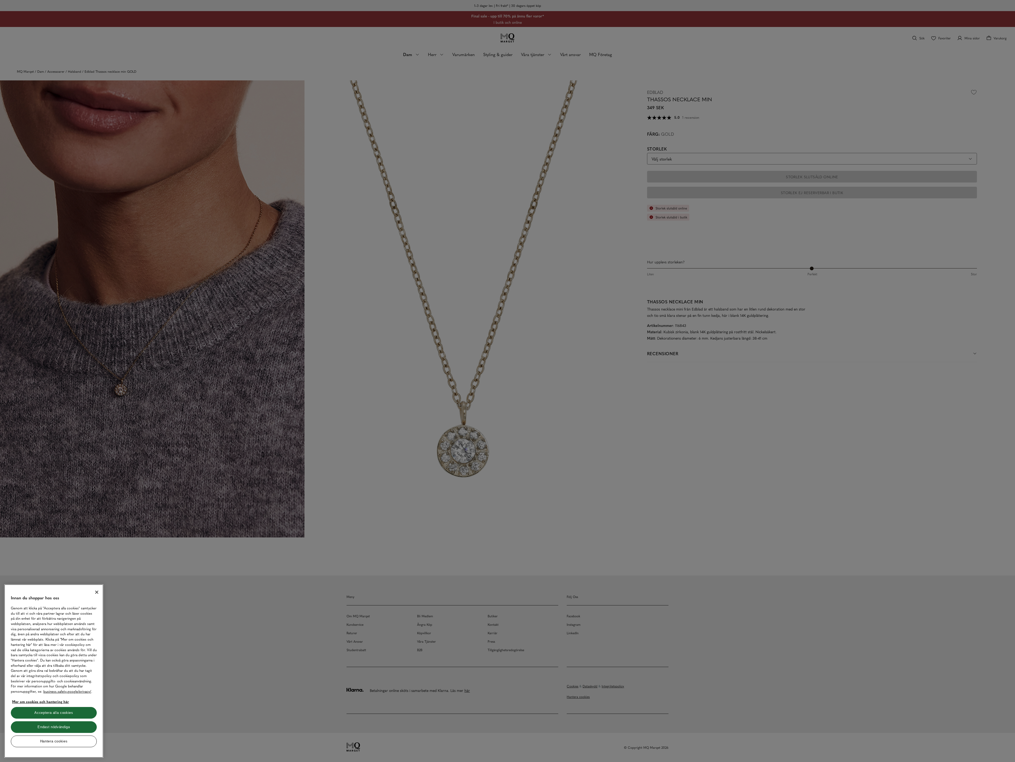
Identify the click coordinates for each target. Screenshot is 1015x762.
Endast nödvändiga (54, 727)
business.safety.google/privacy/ (67, 691)
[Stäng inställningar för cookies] (97, 592)
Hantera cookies (54, 741)
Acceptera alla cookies (53, 713)
